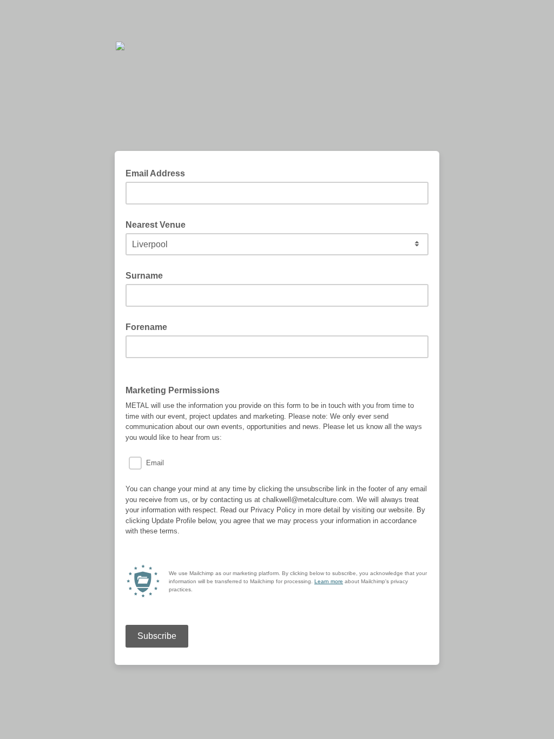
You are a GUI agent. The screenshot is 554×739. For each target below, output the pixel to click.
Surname (144, 275)
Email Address (159, 173)
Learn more (328, 581)
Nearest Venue (156, 224)
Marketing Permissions (173, 390)
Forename (146, 327)
